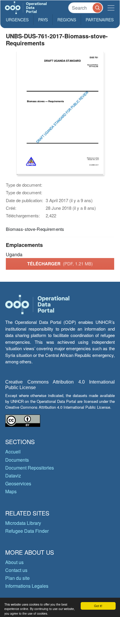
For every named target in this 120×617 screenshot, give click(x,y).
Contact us (16, 570)
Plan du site (17, 578)
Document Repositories (29, 467)
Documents (17, 459)
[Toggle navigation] (111, 7)
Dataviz (13, 475)
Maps (11, 491)
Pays (43, 20)
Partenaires (100, 20)
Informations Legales (26, 585)
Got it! (98, 606)
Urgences (17, 20)
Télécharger (60, 263)
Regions (66, 20)
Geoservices (18, 483)
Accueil (13, 451)
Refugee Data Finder (27, 530)
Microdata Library (23, 523)
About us (14, 562)
